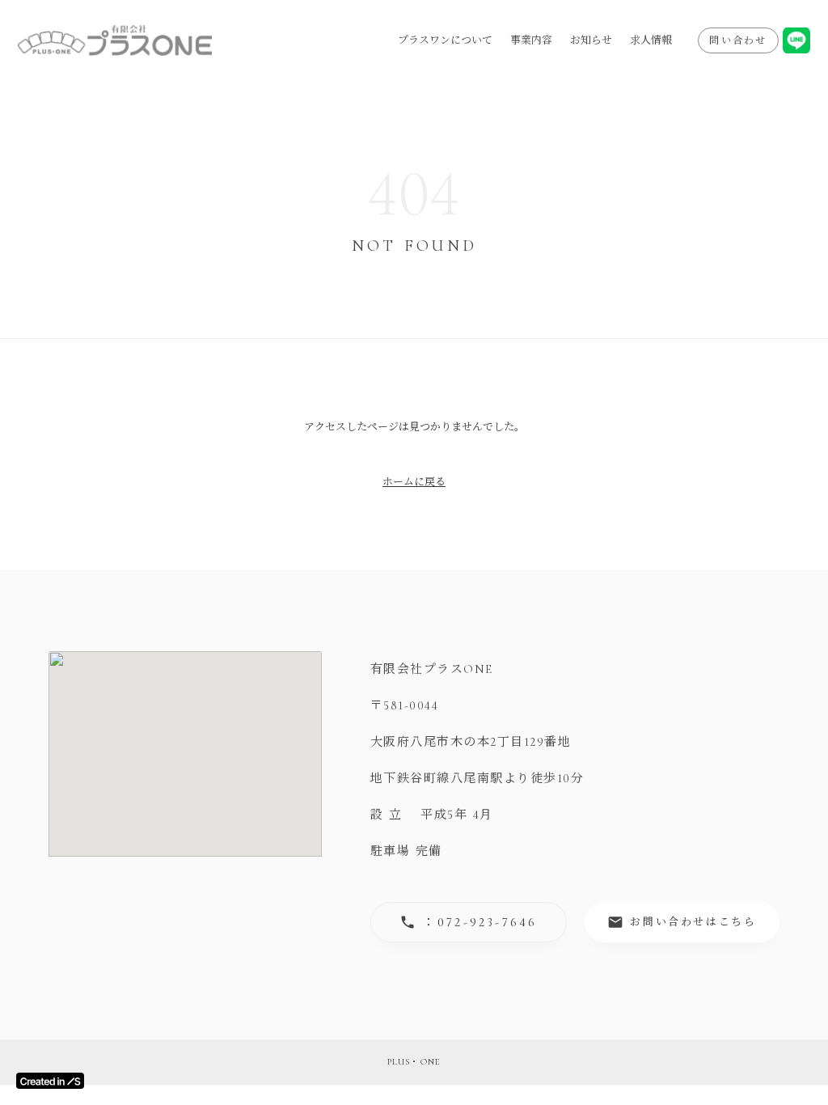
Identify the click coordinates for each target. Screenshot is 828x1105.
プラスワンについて (445, 40)
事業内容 (531, 40)
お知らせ (591, 40)
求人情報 (651, 40)
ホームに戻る (414, 482)
